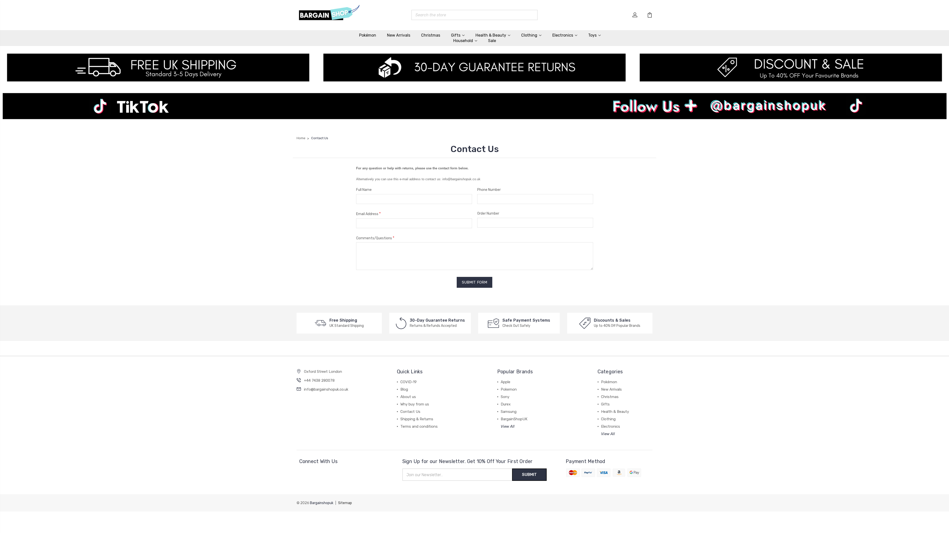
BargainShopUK (514, 419)
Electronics (562, 35)
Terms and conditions (419, 426)
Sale (492, 40)
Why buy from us (414, 404)
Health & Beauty (490, 35)
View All (508, 426)
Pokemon (509, 389)
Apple (505, 382)
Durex (506, 404)
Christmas (430, 35)
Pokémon (367, 35)
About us (408, 397)
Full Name (364, 190)
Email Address (368, 213)
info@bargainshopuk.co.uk (326, 389)
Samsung (509, 411)
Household (463, 40)
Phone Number (489, 190)
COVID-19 (408, 382)
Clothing (529, 35)
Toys (592, 35)
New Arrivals (398, 35)
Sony (505, 397)
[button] (475, 110)
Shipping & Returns (416, 419)
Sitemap (345, 503)
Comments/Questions (375, 238)
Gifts (455, 35)
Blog (404, 389)
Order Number (488, 213)
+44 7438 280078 (319, 380)
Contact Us (410, 411)
